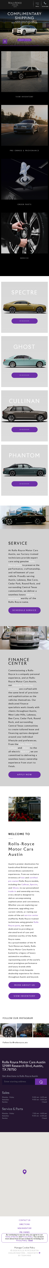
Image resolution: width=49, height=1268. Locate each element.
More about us (24, 985)
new (23, 878)
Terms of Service (12, 1237)
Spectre (25, 752)
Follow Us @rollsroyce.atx (15, 1043)
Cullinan (25, 885)
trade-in (12, 891)
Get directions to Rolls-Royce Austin (20, 1076)
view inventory (24, 996)
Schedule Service (24, 610)
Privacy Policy (27, 1237)
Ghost (26, 748)
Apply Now (24, 775)
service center (31, 915)
